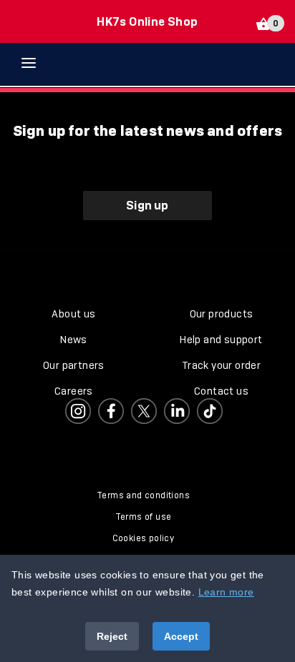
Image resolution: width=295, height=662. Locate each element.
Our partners (74, 365)
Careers (73, 391)
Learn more (226, 592)
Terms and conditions (143, 495)
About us (73, 314)
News (73, 339)
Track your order (221, 365)
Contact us (221, 391)
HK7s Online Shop (147, 21)
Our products (221, 314)
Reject (112, 636)
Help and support (221, 339)
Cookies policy (143, 538)
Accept (181, 636)
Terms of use (143, 517)
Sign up (147, 205)
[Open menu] (39, 63)
